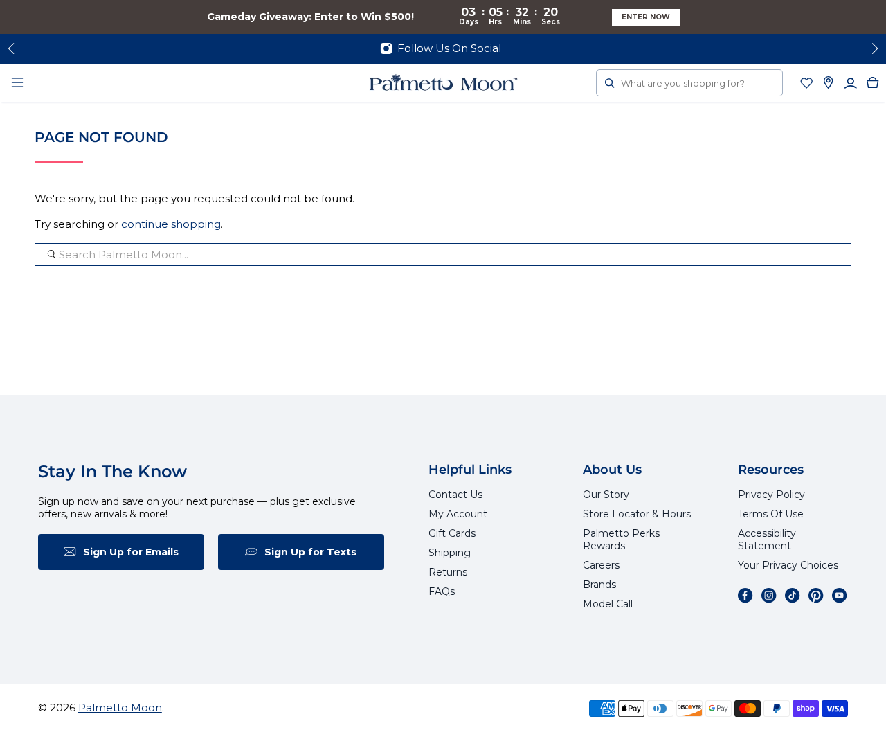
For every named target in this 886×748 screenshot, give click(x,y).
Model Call (608, 604)
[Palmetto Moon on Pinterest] (816, 595)
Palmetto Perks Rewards (621, 539)
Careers (601, 565)
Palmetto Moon (120, 707)
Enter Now (646, 16)
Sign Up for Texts (310, 552)
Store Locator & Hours (637, 514)
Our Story (606, 494)
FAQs (441, 591)
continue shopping (171, 224)
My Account (457, 514)
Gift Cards (452, 533)
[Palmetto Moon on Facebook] (745, 595)
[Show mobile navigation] (17, 82)
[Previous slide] (11, 48)
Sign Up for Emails (131, 552)
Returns (447, 572)
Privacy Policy (771, 494)
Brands (599, 584)
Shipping (449, 552)
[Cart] (873, 82)
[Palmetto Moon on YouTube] (839, 595)
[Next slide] (875, 48)
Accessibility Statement (767, 539)
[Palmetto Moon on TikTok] (792, 595)
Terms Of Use (771, 514)
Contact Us (455, 494)
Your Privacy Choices (788, 565)
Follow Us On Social (449, 48)
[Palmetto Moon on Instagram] (769, 595)
